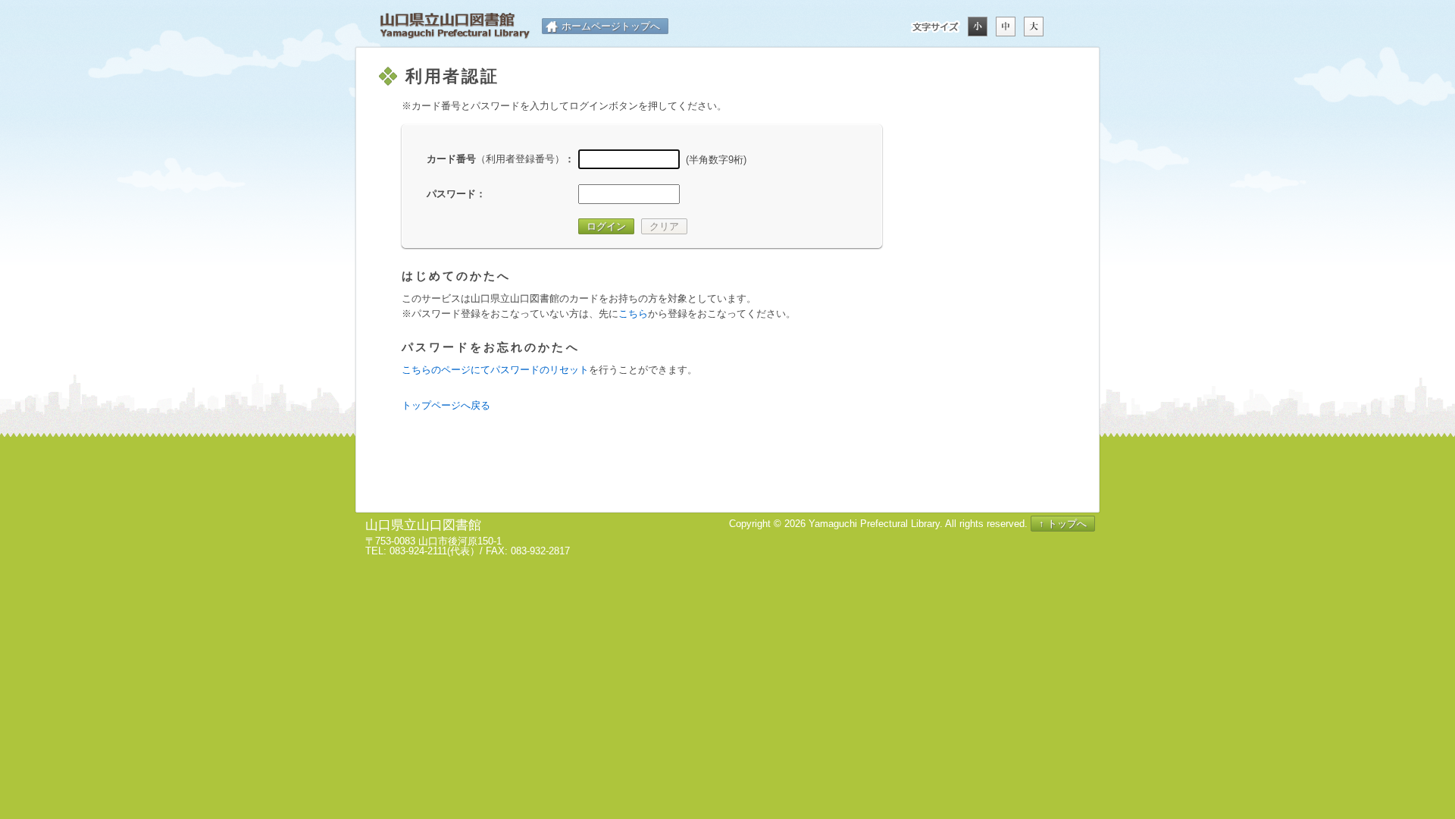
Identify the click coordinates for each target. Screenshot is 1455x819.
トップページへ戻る (446, 405)
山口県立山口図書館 (454, 26)
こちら (633, 313)
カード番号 (496, 159)
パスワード (451, 193)
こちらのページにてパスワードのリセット (495, 369)
